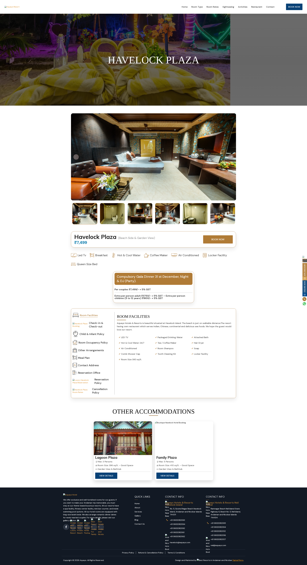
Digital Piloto (238, 560)
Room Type (197, 6)
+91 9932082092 (177, 528)
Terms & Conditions (176, 552)
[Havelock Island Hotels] (123, 438)
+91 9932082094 (177, 524)
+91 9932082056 (218, 535)
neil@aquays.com (218, 545)
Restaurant (256, 6)
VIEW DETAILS (106, 475)
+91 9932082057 (218, 539)
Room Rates (213, 6)
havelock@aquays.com (180, 542)
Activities (242, 6)
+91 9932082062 (177, 536)
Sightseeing (228, 6)
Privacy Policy (128, 552)
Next (231, 157)
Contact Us (140, 524)
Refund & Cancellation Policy (150, 552)
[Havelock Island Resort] (184, 438)
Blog (136, 520)
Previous (76, 157)
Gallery (138, 516)
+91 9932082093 (177, 520)
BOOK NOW (294, 6)
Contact (270, 6)
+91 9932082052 (218, 531)
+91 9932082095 (218, 523)
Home (185, 6)
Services (138, 511)
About (137, 507)
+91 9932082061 (177, 532)
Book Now (217, 239)
